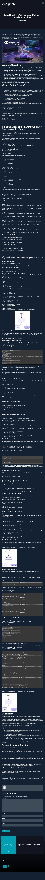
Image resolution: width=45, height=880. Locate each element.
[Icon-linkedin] (5, 866)
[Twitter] (6, 866)
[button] (43, 3)
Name (3, 813)
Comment (4, 798)
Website (3, 823)
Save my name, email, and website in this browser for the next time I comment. (19, 828)
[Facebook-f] (3, 866)
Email (3, 818)
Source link (4, 781)
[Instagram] (3, 867)
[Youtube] (8, 866)
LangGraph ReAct (17, 132)
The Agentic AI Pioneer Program (26, 725)
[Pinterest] (5, 867)
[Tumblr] (6, 867)
